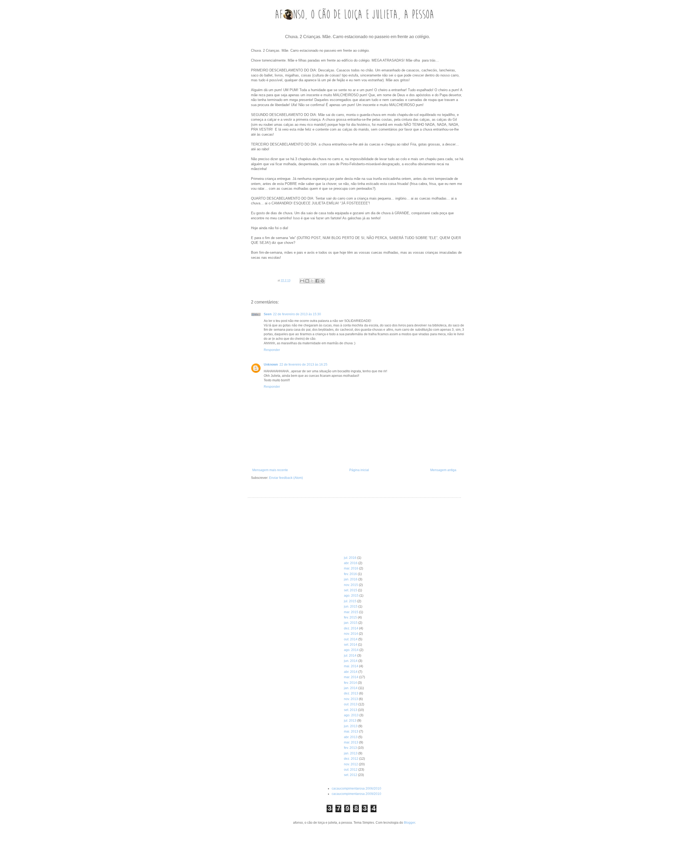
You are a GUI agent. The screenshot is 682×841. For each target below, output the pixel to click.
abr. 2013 (351, 737)
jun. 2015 (351, 606)
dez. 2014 (351, 628)
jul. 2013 (350, 720)
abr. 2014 (351, 672)
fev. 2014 (350, 683)
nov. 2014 (351, 634)
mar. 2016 (351, 568)
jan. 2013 (351, 753)
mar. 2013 (351, 742)
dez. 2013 (351, 693)
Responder (272, 350)
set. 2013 (350, 710)
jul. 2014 (350, 655)
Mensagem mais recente (270, 470)
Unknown (271, 364)
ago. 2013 (351, 715)
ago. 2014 (351, 650)
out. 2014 (351, 639)
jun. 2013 (351, 726)
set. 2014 (350, 644)
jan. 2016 (351, 579)
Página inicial (359, 470)
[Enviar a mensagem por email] (302, 281)
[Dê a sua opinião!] (307, 281)
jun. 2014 (351, 661)
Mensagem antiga (443, 470)
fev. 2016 (350, 574)
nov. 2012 (351, 764)
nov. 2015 (351, 585)
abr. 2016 (351, 563)
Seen (267, 314)
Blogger (409, 822)
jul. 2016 (350, 558)
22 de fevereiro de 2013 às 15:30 (297, 314)
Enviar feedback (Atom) (286, 478)
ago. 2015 (351, 595)
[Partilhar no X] (312, 281)
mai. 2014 (351, 666)
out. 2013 (351, 704)
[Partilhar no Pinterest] (322, 281)
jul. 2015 (350, 601)
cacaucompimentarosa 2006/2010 (356, 788)
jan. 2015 (351, 623)
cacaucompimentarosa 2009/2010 (356, 794)
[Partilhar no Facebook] (317, 281)
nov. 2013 (351, 699)
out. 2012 (351, 769)
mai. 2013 (351, 731)
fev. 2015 (350, 617)
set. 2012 (350, 775)
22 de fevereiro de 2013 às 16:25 (303, 364)
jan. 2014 (351, 688)
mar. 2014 (351, 677)
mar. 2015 (351, 612)
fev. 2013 (350, 748)
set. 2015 (350, 590)
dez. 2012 (351, 759)
